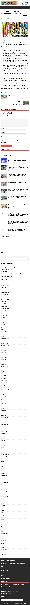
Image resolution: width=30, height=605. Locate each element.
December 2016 (5, 387)
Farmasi (3, 450)
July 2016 (3, 399)
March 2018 (4, 357)
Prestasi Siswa (4, 510)
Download (3, 445)
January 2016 (4, 408)
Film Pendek (4, 457)
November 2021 (5, 308)
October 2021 (4, 310)
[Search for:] (15, 259)
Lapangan (3, 484)
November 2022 (5, 294)
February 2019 (4, 334)
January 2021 (4, 315)
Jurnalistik (3, 470)
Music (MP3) (4, 489)
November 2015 (5, 413)
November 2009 (5, 417)
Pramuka (3, 505)
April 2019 (3, 329)
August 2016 (4, 396)
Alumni (2, 426)
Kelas (2, 473)
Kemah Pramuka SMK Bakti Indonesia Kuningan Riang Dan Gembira (17, 230)
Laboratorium (4, 482)
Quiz (2, 517)
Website (3, 136)
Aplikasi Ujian (4, 429)
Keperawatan (4, 475)
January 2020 (4, 322)
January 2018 (4, 359)
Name (2, 128)
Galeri (2, 461)
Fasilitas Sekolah (5, 454)
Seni (2, 526)
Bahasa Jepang (4, 433)
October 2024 (4, 283)
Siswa (2, 529)
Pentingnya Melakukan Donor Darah (17, 182)
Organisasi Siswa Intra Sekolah (8, 491)
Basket (3, 436)
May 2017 (3, 375)
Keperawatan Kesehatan (6, 477)
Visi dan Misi (4, 540)
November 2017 (5, 364)
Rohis (2, 519)
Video (2, 538)
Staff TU (10, 276)
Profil (2, 512)
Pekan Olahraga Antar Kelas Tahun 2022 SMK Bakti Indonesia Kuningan (18, 190)
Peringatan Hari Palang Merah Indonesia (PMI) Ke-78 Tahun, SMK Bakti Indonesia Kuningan (18, 167)
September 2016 (5, 394)
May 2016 (3, 403)
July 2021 (3, 313)
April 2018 (3, 355)
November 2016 (5, 389)
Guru (11, 269)
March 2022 (4, 306)
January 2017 (4, 385)
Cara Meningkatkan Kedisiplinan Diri (17, 267)
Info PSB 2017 (4, 468)
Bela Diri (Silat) (4, 438)
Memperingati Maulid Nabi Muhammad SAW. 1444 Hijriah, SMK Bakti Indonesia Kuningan (18, 222)
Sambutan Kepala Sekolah (7, 522)
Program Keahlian (5, 515)
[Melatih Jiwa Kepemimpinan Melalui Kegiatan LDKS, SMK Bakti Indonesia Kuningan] (4, 199)
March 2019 (4, 331)
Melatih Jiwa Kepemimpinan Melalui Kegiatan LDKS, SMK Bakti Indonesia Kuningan (17, 198)
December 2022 (5, 292)
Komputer (3, 480)
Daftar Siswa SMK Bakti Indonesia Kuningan (11, 443)
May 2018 (3, 352)
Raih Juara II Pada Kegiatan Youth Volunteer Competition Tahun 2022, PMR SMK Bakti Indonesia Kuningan (18, 214)
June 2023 (3, 290)
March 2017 (4, 380)
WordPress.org (4, 554)
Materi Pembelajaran (6, 487)
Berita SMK (3, 440)
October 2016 (4, 392)
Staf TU (3, 531)
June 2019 (3, 327)
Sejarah (3, 524)
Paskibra (3, 494)
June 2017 (3, 373)
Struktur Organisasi (5, 533)
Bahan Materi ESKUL (6, 431)
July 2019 (3, 324)
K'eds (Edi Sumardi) (9, 18)
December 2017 (5, 362)
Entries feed (4, 549)
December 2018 (5, 338)
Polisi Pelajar (4, 501)
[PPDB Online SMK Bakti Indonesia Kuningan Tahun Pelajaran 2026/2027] (4, 161)
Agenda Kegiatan (5, 424)
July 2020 (3, 317)
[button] (28, 8)
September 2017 (5, 368)
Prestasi (3, 508)
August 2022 (4, 301)
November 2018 (5, 341)
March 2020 (4, 320)
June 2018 (3, 350)
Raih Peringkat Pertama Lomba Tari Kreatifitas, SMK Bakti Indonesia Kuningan (17, 206)
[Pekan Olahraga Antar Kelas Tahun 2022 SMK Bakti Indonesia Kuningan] (4, 192)
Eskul (2, 447)
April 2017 (3, 378)
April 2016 (3, 406)
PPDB (2, 503)
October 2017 (4, 366)
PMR (2, 498)
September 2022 (5, 299)
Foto (2, 459)
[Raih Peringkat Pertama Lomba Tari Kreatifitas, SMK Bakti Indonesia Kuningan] (4, 207)
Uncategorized (4, 535)
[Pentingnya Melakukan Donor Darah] (4, 185)
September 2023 (5, 285)
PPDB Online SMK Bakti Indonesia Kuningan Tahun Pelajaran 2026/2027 (17, 159)
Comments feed (5, 552)
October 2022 (4, 296)
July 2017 (3, 371)
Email (2, 132)
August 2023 (4, 287)
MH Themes (23, 603)
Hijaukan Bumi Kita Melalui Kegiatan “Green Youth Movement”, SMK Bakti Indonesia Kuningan (17, 175)
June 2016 (3, 401)
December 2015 (5, 410)
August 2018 (4, 348)
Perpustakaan (4, 496)
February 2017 (4, 382)
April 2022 (3, 303)
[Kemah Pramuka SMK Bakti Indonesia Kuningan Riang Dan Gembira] (4, 232)
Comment (3, 118)
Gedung (3, 463)
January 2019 (4, 336)
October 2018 (4, 343)
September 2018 (5, 345)
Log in (2, 547)
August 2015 (4, 415)
